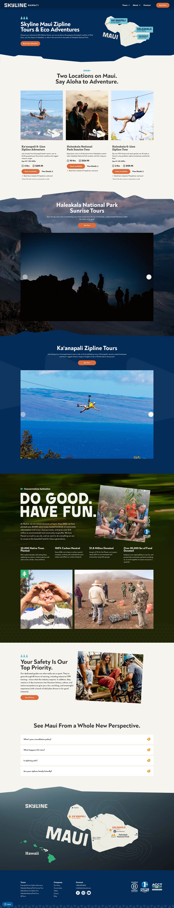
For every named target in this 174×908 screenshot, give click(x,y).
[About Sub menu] (139, 5)
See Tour (87, 225)
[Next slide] (148, 276)
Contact (147, 5)
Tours (124, 5)
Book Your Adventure (30, 44)
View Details (46, 171)
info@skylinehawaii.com (83, 888)
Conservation (58, 888)
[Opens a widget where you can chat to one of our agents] (7, 904)
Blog (55, 896)
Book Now (162, 5)
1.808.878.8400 (81, 885)
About (135, 5)
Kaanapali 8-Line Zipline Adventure (32, 885)
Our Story (57, 885)
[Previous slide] (25, 276)
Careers (56, 893)
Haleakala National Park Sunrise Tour (32, 888)
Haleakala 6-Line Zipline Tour (30, 891)
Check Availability (30, 171)
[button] (87, 739)
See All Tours (29, 698)
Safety (56, 891)
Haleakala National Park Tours (30, 893)
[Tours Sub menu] (129, 5)
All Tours (23, 896)
